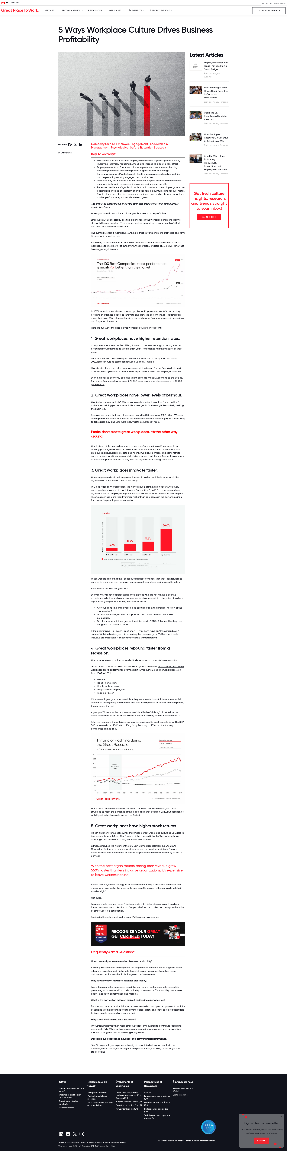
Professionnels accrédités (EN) (156, 1110)
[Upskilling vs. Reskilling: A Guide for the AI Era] (196, 115)
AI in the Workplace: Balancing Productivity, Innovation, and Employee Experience (215, 163)
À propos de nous (183, 1082)
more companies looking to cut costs (142, 311)
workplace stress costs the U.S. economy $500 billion (145, 415)
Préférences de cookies (105, 1146)
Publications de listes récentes (97, 1097)
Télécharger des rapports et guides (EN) (157, 1116)
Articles (147, 1092)
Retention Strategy (153, 147)
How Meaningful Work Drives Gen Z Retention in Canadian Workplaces (216, 92)
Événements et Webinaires (124, 1084)
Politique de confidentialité (92, 1142)
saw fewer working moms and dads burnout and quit (125, 456)
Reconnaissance (66, 1107)
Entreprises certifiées (97, 1092)
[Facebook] (68, 1134)
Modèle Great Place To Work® (183, 1089)
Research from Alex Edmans (118, 836)
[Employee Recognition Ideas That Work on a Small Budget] (196, 66)
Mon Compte (280, 3)
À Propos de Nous (160, 10)
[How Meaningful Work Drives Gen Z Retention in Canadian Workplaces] (196, 90)
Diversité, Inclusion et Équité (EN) (157, 1103)
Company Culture (103, 144)
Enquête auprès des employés (68, 1102)
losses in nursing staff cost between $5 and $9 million (125, 361)
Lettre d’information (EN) (83, 1146)
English (15, 3)
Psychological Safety (125, 147)
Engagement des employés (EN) (157, 1097)
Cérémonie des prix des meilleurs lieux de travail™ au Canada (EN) (129, 1095)
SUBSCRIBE (209, 217)
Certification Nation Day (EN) (129, 1105)
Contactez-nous (269, 10)
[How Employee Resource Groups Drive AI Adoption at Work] (196, 137)
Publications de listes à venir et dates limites (100, 1103)
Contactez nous (180, 1095)
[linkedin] (61, 1134)
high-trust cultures (143, 232)
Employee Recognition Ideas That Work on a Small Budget (216, 66)
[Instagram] (81, 1134)
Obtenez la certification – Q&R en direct (71, 1096)
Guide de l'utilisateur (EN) (115, 1142)
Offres (62, 1082)
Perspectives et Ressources (153, 1084)
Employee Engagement (132, 144)
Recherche (267, 3)
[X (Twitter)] (75, 1134)
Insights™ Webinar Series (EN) (129, 1101)
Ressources (95, 10)
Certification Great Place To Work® (72, 1089)
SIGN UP (261, 1140)
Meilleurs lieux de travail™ (97, 1084)
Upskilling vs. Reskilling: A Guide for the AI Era (215, 116)
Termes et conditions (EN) (68, 1142)
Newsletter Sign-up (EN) (127, 1109)
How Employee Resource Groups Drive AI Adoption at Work (216, 138)
